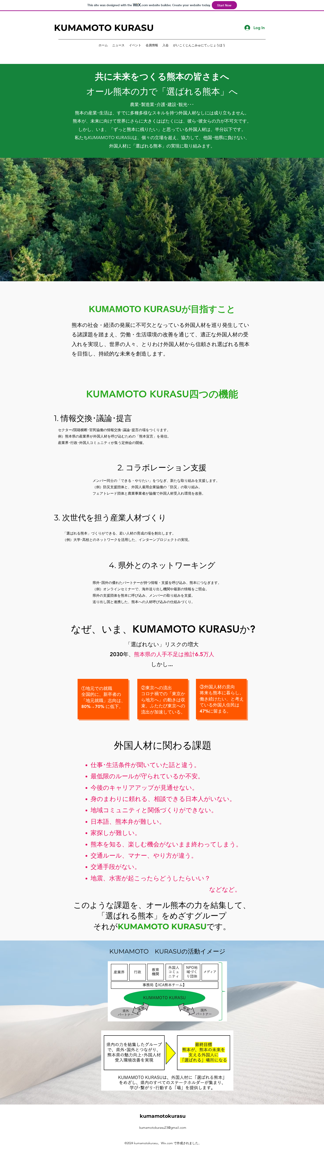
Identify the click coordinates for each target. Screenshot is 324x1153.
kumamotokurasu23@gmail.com (162, 1127)
